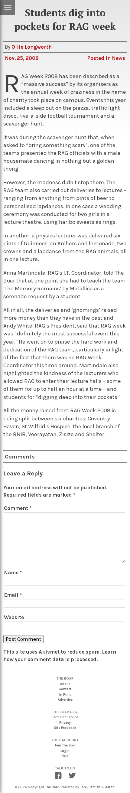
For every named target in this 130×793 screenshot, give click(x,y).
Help (65, 756)
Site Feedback (65, 728)
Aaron (110, 787)
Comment (17, 508)
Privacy (65, 723)
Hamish (94, 787)
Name (13, 572)
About (65, 684)
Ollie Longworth (31, 47)
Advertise (65, 700)
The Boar (52, 787)
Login (65, 751)
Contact (65, 689)
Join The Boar (65, 745)
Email (13, 595)
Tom (83, 787)
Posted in (99, 58)
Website (14, 617)
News (118, 58)
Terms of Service (65, 717)
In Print (65, 695)
